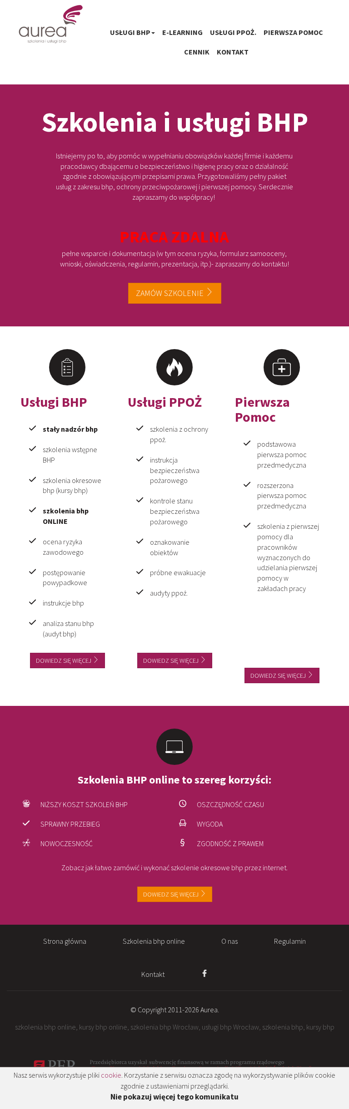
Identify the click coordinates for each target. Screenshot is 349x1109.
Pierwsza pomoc (293, 32)
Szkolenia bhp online (154, 941)
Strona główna (64, 941)
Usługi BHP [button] (130, 32)
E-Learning (182, 32)
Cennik (196, 51)
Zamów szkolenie (170, 293)
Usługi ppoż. (233, 32)
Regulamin (290, 941)
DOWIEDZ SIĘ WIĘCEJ (171, 894)
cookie (111, 1074)
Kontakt (233, 51)
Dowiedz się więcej (64, 660)
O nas (229, 941)
